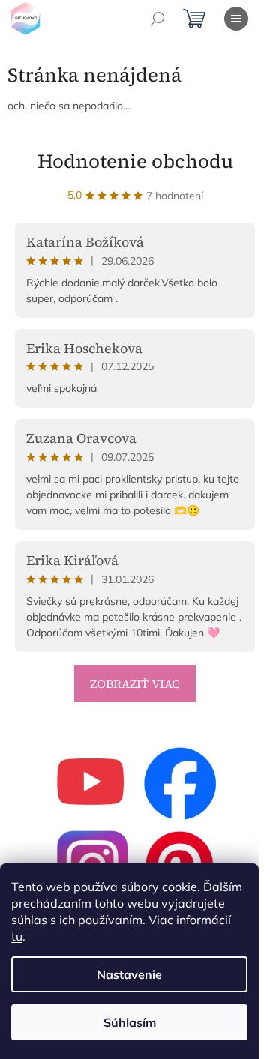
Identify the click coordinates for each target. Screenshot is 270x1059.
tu (16, 936)
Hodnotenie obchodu (135, 161)
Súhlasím (130, 1022)
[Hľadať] (157, 19)
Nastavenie (129, 974)
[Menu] (236, 19)
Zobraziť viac (135, 683)
